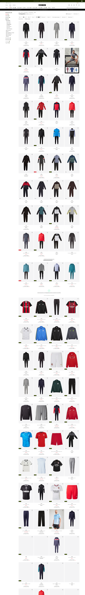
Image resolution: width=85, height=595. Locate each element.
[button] (69, 14)
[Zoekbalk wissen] (78, 7)
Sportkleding (26, 12)
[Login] (71, 5)
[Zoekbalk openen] (67, 7)
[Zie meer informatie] (26, 46)
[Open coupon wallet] (69, 5)
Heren (19, 12)
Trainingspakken (31, 12)
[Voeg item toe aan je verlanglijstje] (32, 22)
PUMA (35, 12)
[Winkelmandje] (79, 5)
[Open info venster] (81, 1)
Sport (22, 12)
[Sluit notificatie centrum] (74, 5)
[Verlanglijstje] (76, 5)
